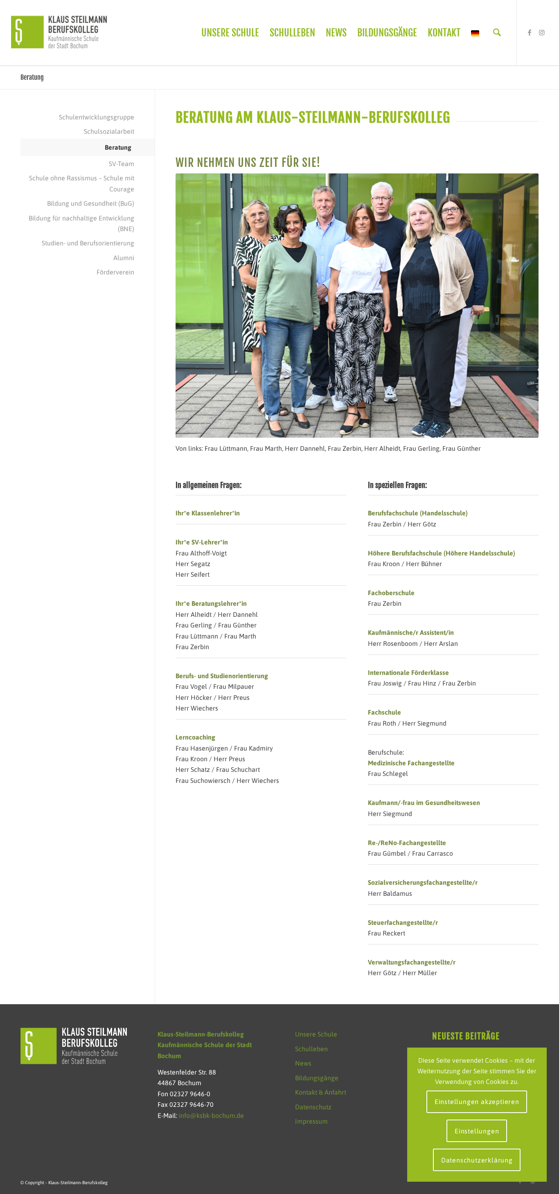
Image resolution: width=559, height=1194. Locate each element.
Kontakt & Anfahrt (320, 1092)
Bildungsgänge (316, 1078)
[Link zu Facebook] (529, 32)
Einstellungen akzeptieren (477, 1101)
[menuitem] (230, 32)
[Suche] (497, 32)
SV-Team (121, 163)
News (303, 1063)
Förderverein (115, 272)
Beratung (32, 77)
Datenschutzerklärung (477, 1160)
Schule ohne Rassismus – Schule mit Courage (81, 183)
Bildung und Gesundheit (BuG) (90, 203)
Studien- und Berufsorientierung (88, 243)
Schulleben (311, 1048)
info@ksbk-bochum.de (211, 1115)
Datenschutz (313, 1107)
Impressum (311, 1121)
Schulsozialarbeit (109, 131)
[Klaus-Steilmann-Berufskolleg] (59, 32)
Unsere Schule (316, 1034)
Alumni (123, 257)
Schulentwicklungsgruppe (96, 117)
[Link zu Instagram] (542, 32)
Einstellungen (477, 1131)
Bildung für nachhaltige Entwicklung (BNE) (81, 223)
